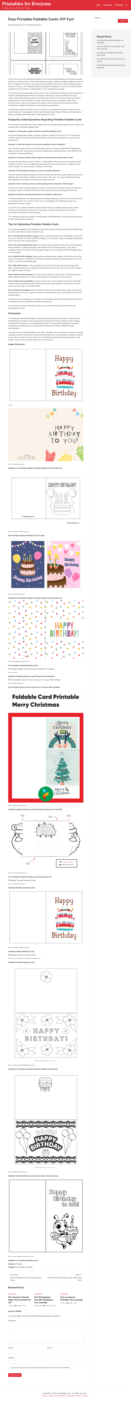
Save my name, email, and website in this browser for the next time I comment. (40, 1368)
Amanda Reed (38, 1305)
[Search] (126, 5)
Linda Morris (37, 25)
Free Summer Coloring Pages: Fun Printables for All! (19, 1300)
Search (97, 18)
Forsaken (119, 5)
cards (16, 1267)
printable (29, 1267)
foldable (22, 1267)
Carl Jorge (10, 1305)
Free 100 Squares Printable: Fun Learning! (71, 1298)
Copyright (70, 1396)
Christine (62, 1303)
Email (50, 1348)
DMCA (78, 1396)
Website (11, 1358)
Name (11, 1348)
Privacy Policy (60, 1396)
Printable (107, 5)
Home (98, 5)
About (51, 1396)
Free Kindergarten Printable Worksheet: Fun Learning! (43, 1300)
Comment (12, 1321)
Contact (85, 1396)
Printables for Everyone (26, 4)
